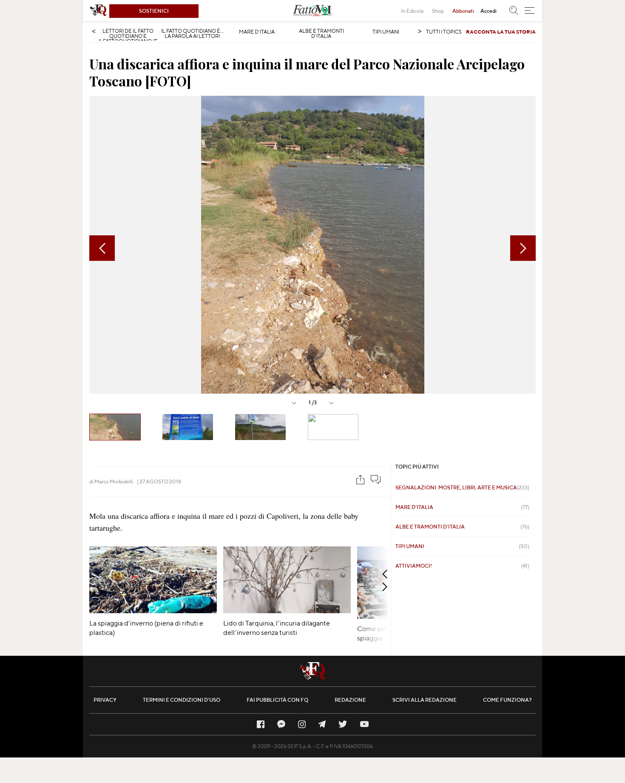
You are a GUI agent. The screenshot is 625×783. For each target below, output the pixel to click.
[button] (529, 10)
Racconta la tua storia (501, 32)
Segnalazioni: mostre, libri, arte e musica (462, 487)
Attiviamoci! (462, 566)
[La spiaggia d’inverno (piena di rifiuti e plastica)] (153, 610)
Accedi (488, 11)
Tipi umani (385, 31)
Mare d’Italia (257, 31)
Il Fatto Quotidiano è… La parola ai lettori (192, 34)
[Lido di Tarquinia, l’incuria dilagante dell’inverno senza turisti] (287, 610)
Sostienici (154, 11)
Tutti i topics (444, 32)
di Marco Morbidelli (111, 481)
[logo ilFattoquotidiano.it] (98, 10)
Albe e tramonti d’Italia (321, 34)
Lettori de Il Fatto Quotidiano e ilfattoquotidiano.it (128, 36)
